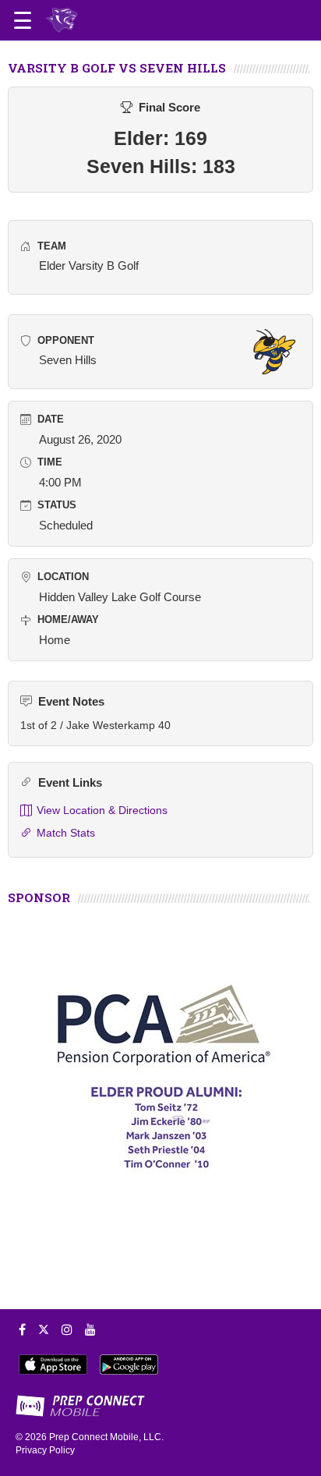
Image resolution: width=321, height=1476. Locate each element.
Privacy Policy (45, 1450)
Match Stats (66, 832)
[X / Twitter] (43, 1329)
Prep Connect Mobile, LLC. (106, 1437)
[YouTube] (90, 1329)
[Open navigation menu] (22, 20)
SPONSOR (39, 897)
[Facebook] (22, 1329)
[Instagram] (67, 1329)
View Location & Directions (102, 810)
